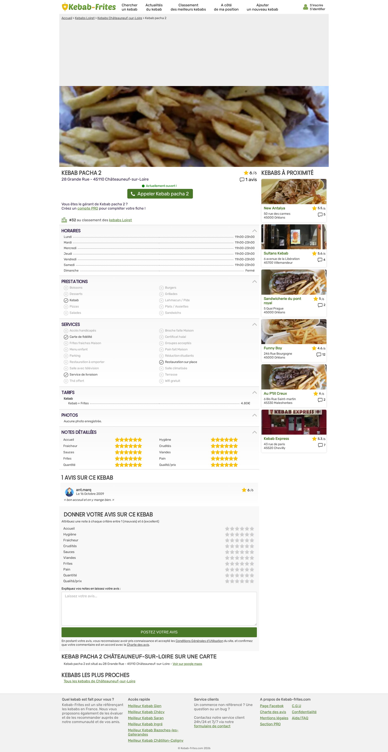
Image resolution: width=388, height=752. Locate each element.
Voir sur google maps (187, 664)
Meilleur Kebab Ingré (145, 724)
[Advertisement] (194, 53)
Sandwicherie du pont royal (282, 300)
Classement (188, 7)
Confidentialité (304, 712)
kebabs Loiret (120, 220)
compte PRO (87, 208)
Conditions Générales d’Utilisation (199, 641)
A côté (226, 7)
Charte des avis (138, 645)
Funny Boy (273, 348)
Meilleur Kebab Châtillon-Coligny (155, 740)
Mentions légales (274, 718)
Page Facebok (272, 706)
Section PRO (270, 724)
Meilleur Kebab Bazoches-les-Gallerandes (153, 732)
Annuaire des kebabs (89, 7)
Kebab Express (276, 438)
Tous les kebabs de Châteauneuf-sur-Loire (99, 681)
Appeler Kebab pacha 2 (163, 194)
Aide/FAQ (300, 718)
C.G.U (296, 706)
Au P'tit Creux (275, 393)
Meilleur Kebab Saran (146, 718)
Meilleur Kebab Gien (144, 706)
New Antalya (274, 208)
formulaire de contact (212, 726)
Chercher (129, 7)
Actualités (154, 7)
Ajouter (262, 7)
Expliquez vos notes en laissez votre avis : (91, 589)
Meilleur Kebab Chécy (146, 712)
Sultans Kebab (276, 253)
